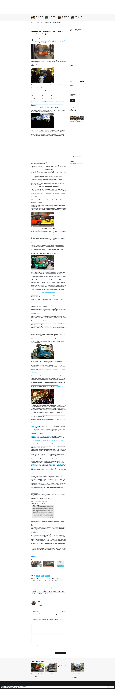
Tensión (63, 591)
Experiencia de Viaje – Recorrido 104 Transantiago (77, 677)
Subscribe (72, 100)
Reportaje (39, 591)
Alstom (49, 578)
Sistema (59, 591)
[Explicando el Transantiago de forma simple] (36, 564)
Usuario (51, 593)
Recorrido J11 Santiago (58, 567)
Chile (56, 580)
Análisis (53, 578)
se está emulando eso (48, 469)
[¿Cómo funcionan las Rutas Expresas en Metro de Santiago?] (48, 564)
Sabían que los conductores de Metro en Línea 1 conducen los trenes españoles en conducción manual (48, 464)
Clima (63, 580)
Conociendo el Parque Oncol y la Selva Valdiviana (39, 613)
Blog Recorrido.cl (72, 109)
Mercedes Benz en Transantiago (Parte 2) (64, 667)
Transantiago (47, 575)
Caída (45, 580)
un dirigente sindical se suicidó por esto (48, 292)
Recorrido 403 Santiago (65, 16)
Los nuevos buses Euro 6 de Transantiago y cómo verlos (36, 675)
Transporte (46, 593)
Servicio (54, 591)
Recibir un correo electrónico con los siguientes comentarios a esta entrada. (45, 647)
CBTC (52, 580)
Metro (42, 575)
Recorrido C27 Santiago (78, 16)
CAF (42, 580)
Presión (42, 589)
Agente (45, 578)
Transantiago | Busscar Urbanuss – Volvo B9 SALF (51, 675)
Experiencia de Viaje (74, 673)
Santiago (50, 591)
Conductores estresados (36, 293)
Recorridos (34, 591)
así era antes (45, 447)
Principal (46, 589)
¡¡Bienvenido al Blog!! (61, 12)
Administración (39, 578)
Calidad (49, 580)
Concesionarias (34, 582)
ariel (39, 601)
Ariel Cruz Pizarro (58, 578)
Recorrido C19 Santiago (52, 16)
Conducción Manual (50, 582)
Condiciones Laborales (42, 582)
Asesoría (33, 580)
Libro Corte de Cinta (73, 110)
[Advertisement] (77, 41)
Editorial (38, 575)
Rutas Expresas (45, 591)
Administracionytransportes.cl (57, 2)
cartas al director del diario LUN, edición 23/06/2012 (39, 501)
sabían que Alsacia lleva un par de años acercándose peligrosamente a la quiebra (52, 369)
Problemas (56, 589)
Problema (51, 589)
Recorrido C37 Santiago (39, 16)
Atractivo (38, 580)
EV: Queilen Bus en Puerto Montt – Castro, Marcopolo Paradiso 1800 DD (58, 613)
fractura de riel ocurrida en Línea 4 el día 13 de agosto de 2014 (42, 436)
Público (60, 589)
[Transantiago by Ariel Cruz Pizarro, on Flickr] (42, 58)
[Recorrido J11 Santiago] (60, 564)
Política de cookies (19, 687)
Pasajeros (37, 589)
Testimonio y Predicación (54, 12)
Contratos (62, 582)
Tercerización (34, 593)
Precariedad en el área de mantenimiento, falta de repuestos (41, 429)
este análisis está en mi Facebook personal (51, 385)
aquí (35, 64)
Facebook (71, 85)
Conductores (57, 582)
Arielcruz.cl (72, 107)
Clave (59, 580)
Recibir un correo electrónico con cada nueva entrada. (41, 649)
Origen (33, 589)
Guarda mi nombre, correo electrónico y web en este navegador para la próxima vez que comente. (47, 645)
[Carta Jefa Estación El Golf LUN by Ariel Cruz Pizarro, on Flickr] (42, 518)
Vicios (54, 593)
